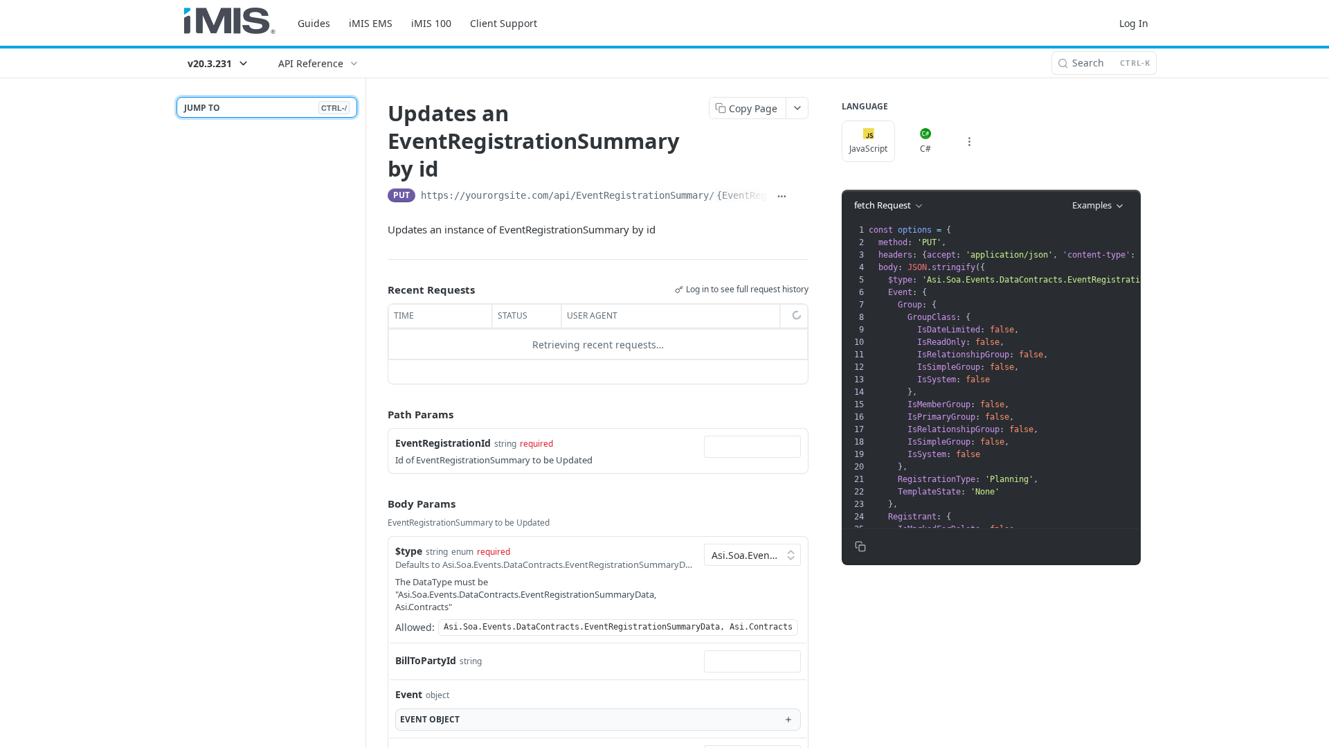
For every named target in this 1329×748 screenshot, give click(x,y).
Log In (1133, 23)
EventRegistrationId (443, 442)
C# (925, 148)
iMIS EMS (370, 23)
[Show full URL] (782, 196)
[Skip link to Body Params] (378, 503)
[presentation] (1086, 436)
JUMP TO (265, 108)
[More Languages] (969, 141)
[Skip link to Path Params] (378, 415)
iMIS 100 (431, 23)
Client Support (503, 23)
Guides (314, 23)
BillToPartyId (425, 660)
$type (408, 551)
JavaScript (868, 148)
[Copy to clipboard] (801, 196)
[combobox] (752, 447)
